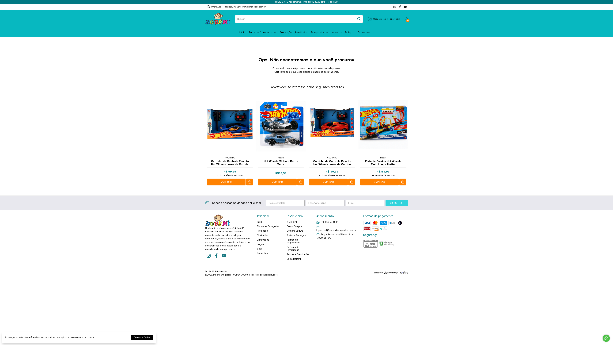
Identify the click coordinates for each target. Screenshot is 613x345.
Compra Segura (295, 230)
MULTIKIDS (230, 158)
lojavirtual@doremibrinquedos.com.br (247, 6)
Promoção (286, 32)
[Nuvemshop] (386, 273)
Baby (348, 32)
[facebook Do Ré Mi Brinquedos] (399, 6)
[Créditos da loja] (403, 272)
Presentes (364, 32)
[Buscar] (358, 19)
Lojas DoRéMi (294, 258)
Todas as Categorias (261, 32)
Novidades (301, 32)
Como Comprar (295, 226)
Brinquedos (317, 32)
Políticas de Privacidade (293, 248)
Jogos (334, 32)
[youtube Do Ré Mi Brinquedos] (405, 6)
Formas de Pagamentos (293, 241)
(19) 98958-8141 (329, 222)
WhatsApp (216, 6)
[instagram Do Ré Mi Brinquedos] (394, 6)
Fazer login (394, 19)
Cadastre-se (379, 19)
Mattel (281, 158)
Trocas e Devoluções (298, 254)
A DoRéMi (292, 221)
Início (242, 32)
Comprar (226, 181)
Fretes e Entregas (296, 235)
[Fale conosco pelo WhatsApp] (606, 338)
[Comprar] (249, 182)
